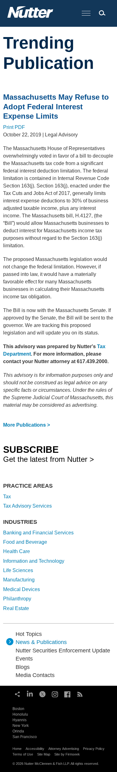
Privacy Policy (94, 749)
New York (20, 725)
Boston (18, 709)
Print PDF (14, 127)
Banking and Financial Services (38, 532)
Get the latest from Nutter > (48, 453)
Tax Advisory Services (27, 506)
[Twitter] (42, 693)
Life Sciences (18, 570)
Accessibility (35, 749)
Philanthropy (17, 598)
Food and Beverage (25, 542)
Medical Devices (21, 589)
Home (17, 749)
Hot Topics (29, 634)
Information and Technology (33, 561)
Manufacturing (19, 579)
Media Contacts (35, 675)
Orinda (18, 731)
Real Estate (16, 608)
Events (24, 659)
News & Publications (41, 642)
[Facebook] (67, 693)
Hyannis (19, 720)
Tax (7, 496)
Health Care (16, 551)
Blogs (23, 667)
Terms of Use (22, 754)
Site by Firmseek (67, 754)
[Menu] (86, 13)
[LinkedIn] (30, 693)
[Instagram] (55, 693)
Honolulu (20, 714)
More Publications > (26, 425)
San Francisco (24, 737)
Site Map (43, 754)
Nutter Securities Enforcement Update (63, 650)
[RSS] (80, 693)
